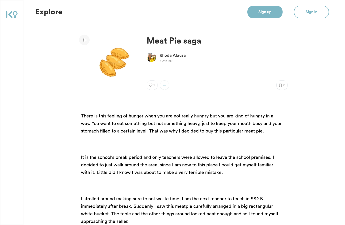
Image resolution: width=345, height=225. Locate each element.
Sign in (311, 12)
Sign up (265, 12)
